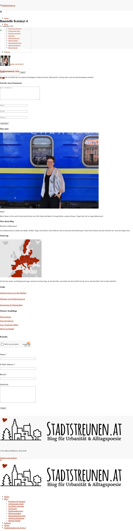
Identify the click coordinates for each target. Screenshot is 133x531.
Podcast (7, 523)
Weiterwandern (14, 513)
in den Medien (13, 293)
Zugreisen (12, 508)
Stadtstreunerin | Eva (9, 71)
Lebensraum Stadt (16, 504)
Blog (6, 24)
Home (6, 18)
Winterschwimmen (16, 518)
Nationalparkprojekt (16, 516)
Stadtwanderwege (15, 511)
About (6, 525)
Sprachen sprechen (16, 506)
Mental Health (14, 520)
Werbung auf (12, 299)
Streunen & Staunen (14, 28)
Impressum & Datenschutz (11, 305)
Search (23, 72)
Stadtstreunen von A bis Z (14, 64)
